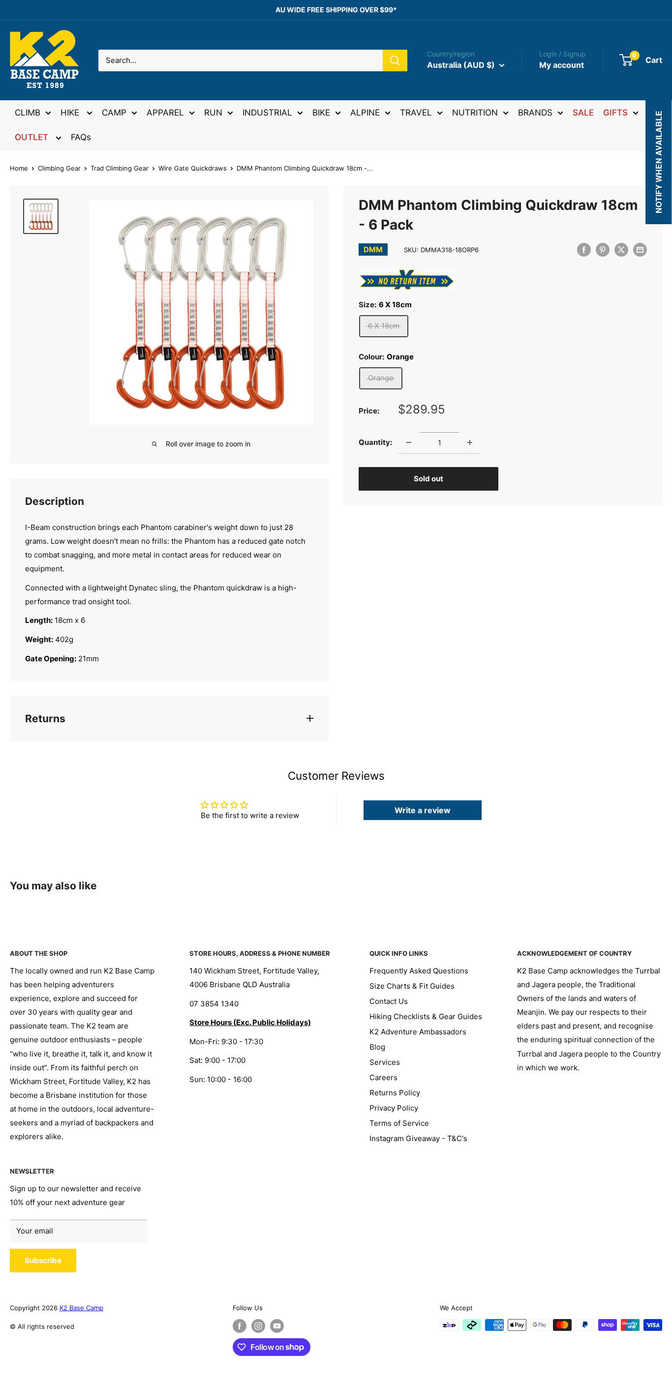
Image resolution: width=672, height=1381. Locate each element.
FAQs (81, 137)
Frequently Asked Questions (418, 970)
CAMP (114, 113)
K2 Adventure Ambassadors (417, 1031)
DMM (373, 249)
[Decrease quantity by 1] (408, 442)
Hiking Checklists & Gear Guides (425, 1016)
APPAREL (165, 113)
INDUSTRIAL (267, 113)
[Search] (395, 60)
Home (19, 168)
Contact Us (388, 1001)
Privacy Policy (393, 1108)
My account (561, 65)
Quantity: (375, 442)
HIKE (71, 113)
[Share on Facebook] (584, 249)
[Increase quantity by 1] (469, 442)
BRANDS (535, 113)
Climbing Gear (59, 168)
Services (384, 1062)
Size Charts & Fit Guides (412, 986)
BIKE (321, 113)
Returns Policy (394, 1092)
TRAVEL (416, 113)
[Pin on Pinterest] (603, 249)
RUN (213, 113)
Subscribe (43, 1260)
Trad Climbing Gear (120, 168)
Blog (377, 1047)
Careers (383, 1077)
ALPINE (365, 113)
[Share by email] (640, 249)
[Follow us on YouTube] (277, 1326)
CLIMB (27, 113)
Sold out (428, 478)
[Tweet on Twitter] (621, 249)
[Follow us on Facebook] (239, 1326)
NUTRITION (475, 113)
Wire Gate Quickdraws (192, 168)
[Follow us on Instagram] (258, 1326)
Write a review (423, 810)
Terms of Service (399, 1123)
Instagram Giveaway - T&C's (418, 1138)
